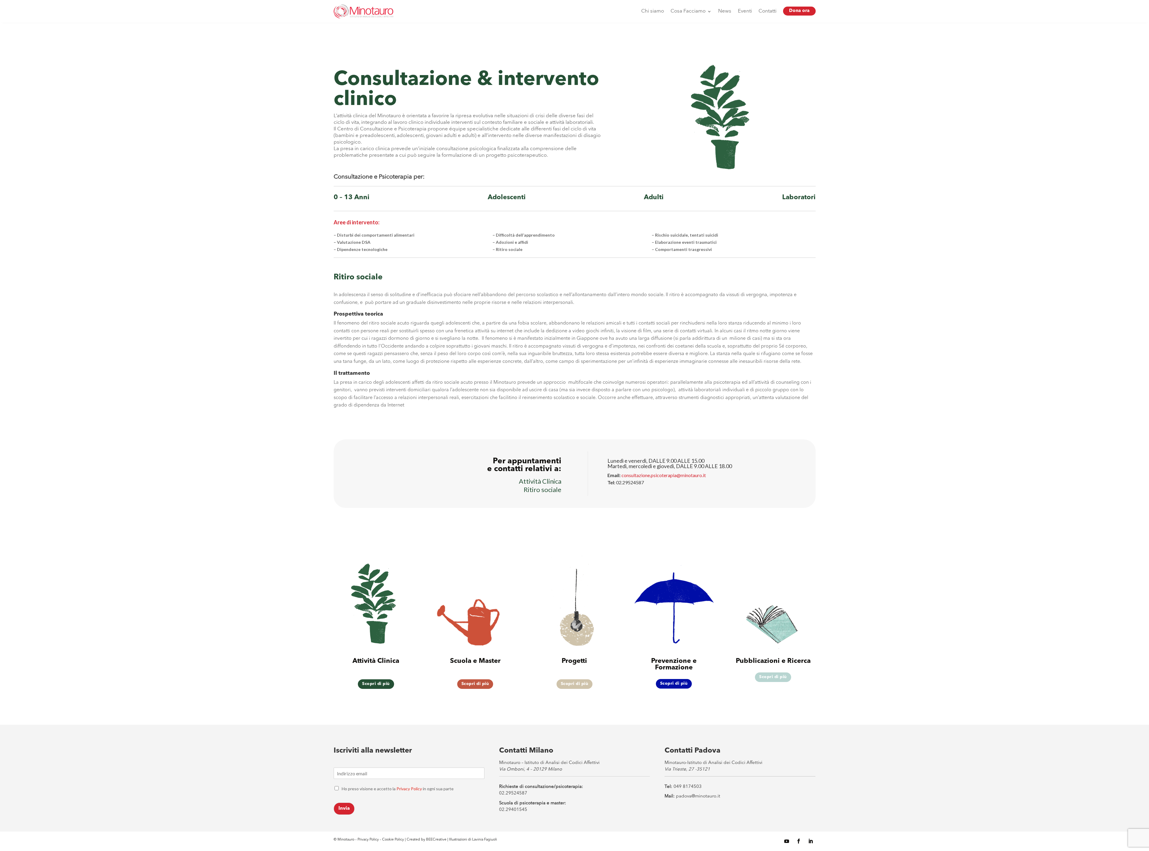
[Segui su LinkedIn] (810, 841)
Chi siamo (652, 11)
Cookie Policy (393, 839)
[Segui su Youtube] (786, 841)
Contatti (767, 11)
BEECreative (435, 839)
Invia (344, 808)
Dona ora (799, 11)
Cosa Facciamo (688, 11)
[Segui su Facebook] (798, 841)
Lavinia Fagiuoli (484, 839)
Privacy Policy (409, 788)
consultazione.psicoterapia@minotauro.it (663, 475)
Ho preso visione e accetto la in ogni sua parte (398, 788)
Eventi (745, 11)
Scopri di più (376, 684)
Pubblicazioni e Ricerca (773, 661)
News (724, 11)
